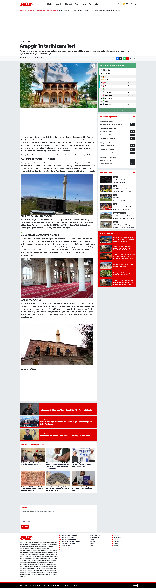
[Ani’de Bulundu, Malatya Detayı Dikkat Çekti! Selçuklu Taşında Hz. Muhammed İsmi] (58, 478)
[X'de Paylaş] (120, 58)
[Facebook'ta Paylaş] (117, 58)
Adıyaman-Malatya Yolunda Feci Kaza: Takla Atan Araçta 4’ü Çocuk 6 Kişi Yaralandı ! (124, 226)
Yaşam (77, 4)
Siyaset (116, 543)
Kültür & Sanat (33, 41)
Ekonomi (68, 4)
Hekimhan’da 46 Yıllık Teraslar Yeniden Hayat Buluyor (123, 217)
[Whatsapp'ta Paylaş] (124, 58)
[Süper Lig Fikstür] (134, 116)
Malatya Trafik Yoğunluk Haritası (71, 541)
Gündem (50, 4)
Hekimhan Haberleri (120, 213)
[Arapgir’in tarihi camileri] (58, 85)
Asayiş (116, 177)
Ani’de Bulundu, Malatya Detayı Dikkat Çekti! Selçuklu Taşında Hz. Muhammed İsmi (57, 488)
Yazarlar (59, 4)
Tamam (135, 585)
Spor (84, 4)
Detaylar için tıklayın (117, 110)
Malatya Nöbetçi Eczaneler (69, 535)
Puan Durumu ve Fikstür (68, 543)
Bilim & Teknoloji (95, 535)
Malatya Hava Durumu (68, 537)
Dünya (116, 535)
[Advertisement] (78, 26)
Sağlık (92, 543)
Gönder (25, 526)
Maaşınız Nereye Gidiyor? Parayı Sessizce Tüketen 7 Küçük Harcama (84, 10)
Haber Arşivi (65, 549)
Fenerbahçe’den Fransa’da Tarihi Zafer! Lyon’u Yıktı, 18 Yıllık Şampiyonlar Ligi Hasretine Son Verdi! (123, 190)
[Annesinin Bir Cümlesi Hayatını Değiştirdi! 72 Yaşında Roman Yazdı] (83, 478)
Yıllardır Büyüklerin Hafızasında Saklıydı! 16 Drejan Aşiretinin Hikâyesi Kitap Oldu (82, 464)
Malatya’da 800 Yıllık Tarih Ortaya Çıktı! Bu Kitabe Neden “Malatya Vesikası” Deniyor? (32, 488)
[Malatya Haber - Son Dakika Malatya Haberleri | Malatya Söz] (26, 3)
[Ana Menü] (134, 4)
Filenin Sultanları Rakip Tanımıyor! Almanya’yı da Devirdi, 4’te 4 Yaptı (122, 208)
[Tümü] (134, 172)
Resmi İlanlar (93, 4)
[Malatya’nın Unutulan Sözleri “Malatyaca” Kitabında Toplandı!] (33, 454)
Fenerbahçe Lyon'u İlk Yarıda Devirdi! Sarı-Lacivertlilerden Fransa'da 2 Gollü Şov (123, 199)
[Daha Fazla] (127, 58)
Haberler (22, 41)
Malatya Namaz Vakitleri (69, 539)
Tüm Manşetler (66, 545)
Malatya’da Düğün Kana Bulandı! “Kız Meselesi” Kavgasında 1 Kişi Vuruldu (123, 181)
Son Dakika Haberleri (68, 547)
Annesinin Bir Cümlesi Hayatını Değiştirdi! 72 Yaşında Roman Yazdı (82, 488)
